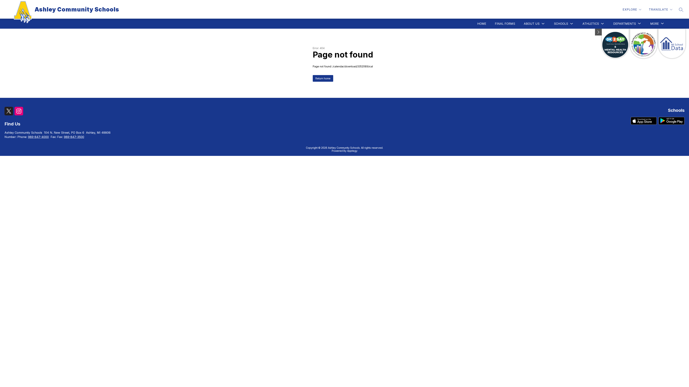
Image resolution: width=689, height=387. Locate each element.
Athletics (590, 23)
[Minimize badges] (598, 32)
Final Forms (505, 23)
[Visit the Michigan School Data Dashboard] (671, 43)
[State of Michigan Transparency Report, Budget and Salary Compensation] (643, 43)
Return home (323, 78)
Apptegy (352, 150)
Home (481, 23)
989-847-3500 (74, 137)
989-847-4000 (38, 137)
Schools (561, 23)
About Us (532, 23)
